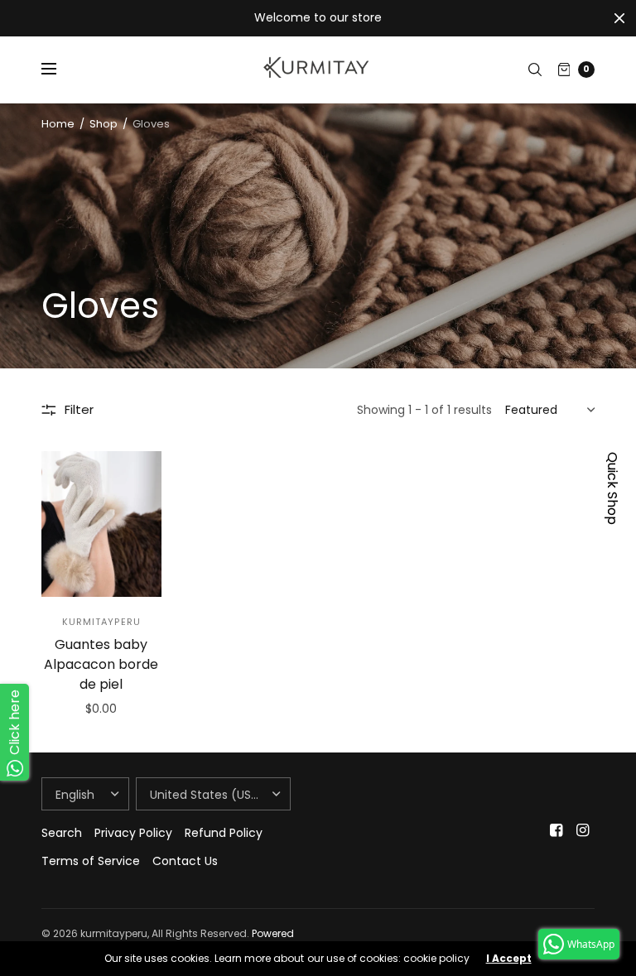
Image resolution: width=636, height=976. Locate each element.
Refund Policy (224, 833)
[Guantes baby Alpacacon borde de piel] (101, 524)
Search (61, 833)
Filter (79, 409)
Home (58, 124)
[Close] (619, 18)
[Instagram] (583, 830)
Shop (103, 124)
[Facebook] (556, 830)
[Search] (535, 69)
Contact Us (185, 861)
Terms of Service (90, 861)
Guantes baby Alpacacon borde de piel (101, 664)
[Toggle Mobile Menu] (59, 69)
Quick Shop (612, 488)
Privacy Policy (133, 833)
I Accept (509, 959)
